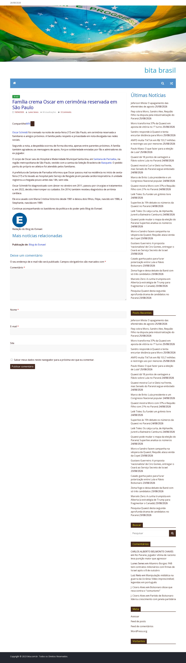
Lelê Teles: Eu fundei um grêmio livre (151, 194)
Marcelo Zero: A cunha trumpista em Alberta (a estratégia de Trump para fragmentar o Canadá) (150, 282)
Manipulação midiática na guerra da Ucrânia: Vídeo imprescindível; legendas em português (152, 579)
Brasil (16, 96)
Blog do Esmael (37, 244)
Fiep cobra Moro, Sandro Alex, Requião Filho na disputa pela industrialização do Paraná (152, 115)
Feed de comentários (142, 626)
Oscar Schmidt (20, 132)
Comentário (17, 267)
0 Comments (65, 112)
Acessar (135, 616)
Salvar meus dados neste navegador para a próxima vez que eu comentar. (54, 359)
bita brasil (160, 70)
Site (12, 343)
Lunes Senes (33, 112)
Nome (14, 309)
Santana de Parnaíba (105, 159)
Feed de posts (138, 621)
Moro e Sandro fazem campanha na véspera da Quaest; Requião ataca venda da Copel (153, 235)
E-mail (14, 326)
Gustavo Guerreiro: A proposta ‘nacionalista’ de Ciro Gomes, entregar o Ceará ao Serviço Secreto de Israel (152, 247)
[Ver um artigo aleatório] (171, 83)
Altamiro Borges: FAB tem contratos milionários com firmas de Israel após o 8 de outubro (153, 567)
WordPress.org (139, 631)
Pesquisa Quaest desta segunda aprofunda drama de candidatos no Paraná (150, 294)
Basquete (106, 162)
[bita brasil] (93, 7)
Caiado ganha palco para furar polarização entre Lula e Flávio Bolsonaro (147, 262)
